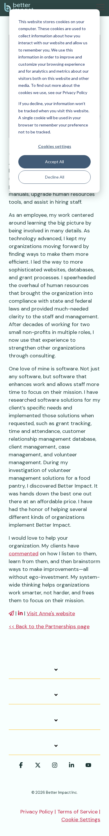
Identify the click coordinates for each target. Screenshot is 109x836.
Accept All (54, 161)
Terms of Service (77, 811)
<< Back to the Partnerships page (49, 626)
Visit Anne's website (51, 613)
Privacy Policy (36, 811)
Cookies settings (54, 146)
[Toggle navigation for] (54, 673)
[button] (100, 6)
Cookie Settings (80, 819)
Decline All (54, 176)
